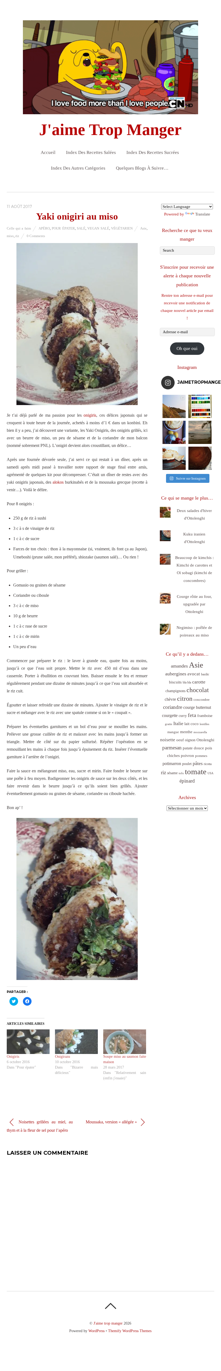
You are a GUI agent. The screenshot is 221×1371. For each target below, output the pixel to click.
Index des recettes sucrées (152, 152)
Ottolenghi (205, 740)
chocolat (198, 689)
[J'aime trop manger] (110, 109)
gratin (168, 724)
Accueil (48, 152)
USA (210, 773)
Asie (143, 228)
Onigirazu (62, 1057)
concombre (202, 700)
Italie (178, 723)
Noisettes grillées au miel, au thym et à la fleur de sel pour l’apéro (40, 1125)
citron (184, 698)
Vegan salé (98, 228)
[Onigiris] (28, 1041)
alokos (58, 482)
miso (10, 236)
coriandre (172, 707)
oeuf (180, 740)
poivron (187, 755)
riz (17, 236)
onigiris (90, 415)
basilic (205, 674)
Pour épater (63, 228)
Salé (81, 228)
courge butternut (197, 707)
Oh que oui (187, 348)
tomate (195, 771)
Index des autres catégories (78, 168)
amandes (179, 666)
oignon (190, 740)
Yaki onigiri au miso (77, 216)
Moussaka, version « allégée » (112, 1121)
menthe (186, 732)
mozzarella (200, 732)
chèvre (170, 699)
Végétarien (122, 228)
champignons (175, 691)
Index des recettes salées (91, 152)
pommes (201, 756)
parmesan (172, 747)
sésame (172, 773)
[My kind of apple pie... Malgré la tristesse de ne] (200, 458)
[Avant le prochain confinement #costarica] (200, 432)
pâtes (198, 763)
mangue (173, 732)
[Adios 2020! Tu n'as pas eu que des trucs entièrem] (174, 458)
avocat (193, 673)
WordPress (96, 1331)
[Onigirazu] (76, 1041)
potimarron (172, 763)
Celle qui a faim (19, 228)
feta (192, 715)
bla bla (187, 682)
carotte (198, 682)
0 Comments (36, 236)
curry (183, 716)
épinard (187, 781)
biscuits (175, 682)
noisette (167, 739)
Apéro (44, 228)
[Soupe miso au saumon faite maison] (124, 1041)
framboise (204, 716)
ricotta (208, 764)
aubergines (175, 673)
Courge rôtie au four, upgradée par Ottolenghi (194, 604)
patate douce (193, 748)
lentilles (204, 724)
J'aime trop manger (108, 1323)
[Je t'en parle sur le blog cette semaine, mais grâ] (174, 406)
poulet (187, 764)
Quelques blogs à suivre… (142, 168)
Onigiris (13, 1057)
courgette (170, 715)
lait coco (191, 724)
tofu (181, 773)
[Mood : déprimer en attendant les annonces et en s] (174, 432)
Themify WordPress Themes (129, 1331)
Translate (202, 214)
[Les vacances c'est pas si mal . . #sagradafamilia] (200, 406)
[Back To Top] (110, 1305)
